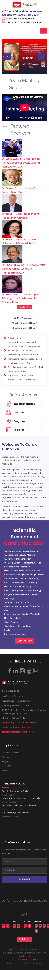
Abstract (19, 412)
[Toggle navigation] (43, 31)
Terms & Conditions (33, 963)
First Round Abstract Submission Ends (21, 798)
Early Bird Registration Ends (15, 812)
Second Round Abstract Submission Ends (22, 805)
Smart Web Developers (29, 959)
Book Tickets (24, 939)
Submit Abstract (24, 641)
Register (19, 429)
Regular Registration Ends (15, 791)
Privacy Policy (13, 963)
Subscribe (24, 879)
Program (19, 421)
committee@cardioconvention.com (19, 723)
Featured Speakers (10, 753)
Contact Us (7, 766)
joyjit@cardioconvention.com (16, 727)
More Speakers (24, 307)
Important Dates (24, 404)
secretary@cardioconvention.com (18, 732)
